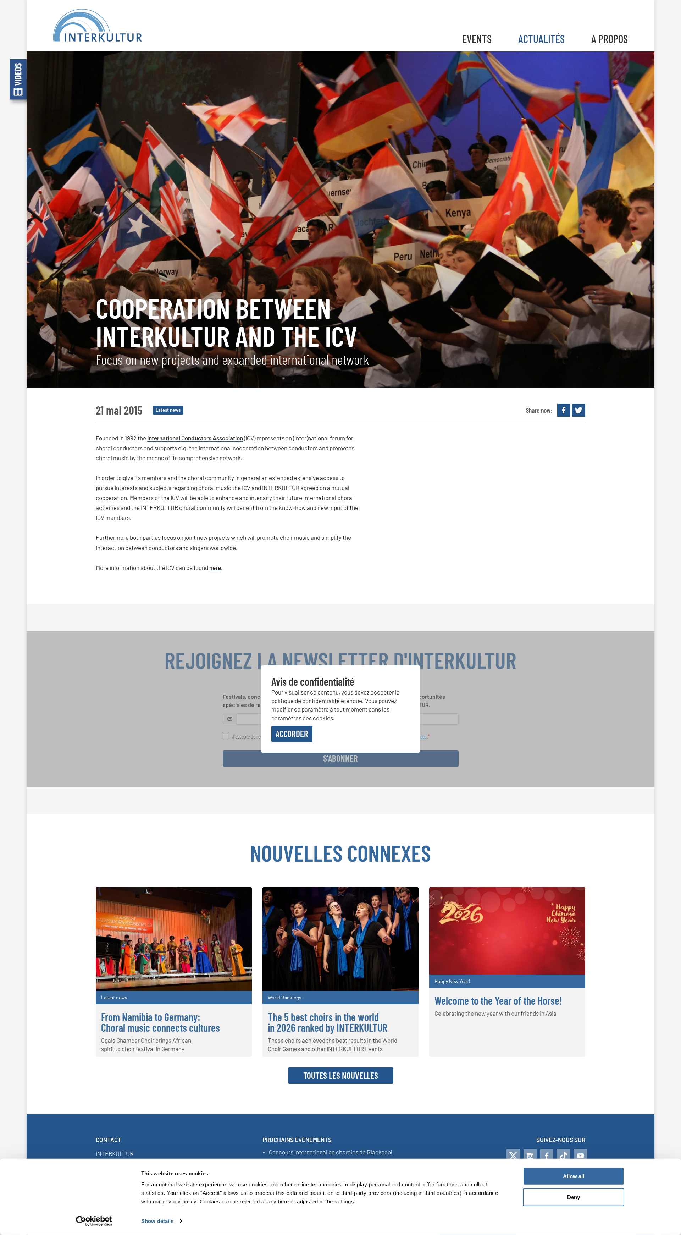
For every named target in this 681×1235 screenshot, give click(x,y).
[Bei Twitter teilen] (578, 410)
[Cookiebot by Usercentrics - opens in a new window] (94, 1221)
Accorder (292, 733)
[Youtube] (580, 1156)
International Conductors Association (195, 437)
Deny (573, 1197)
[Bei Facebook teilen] (563, 410)
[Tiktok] (563, 1156)
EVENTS (477, 38)
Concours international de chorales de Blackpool (330, 1152)
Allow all (573, 1176)
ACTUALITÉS (541, 38)
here (215, 567)
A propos (609, 38)
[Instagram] (530, 1156)
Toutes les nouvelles (340, 1075)
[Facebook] (546, 1156)
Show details (157, 1221)
